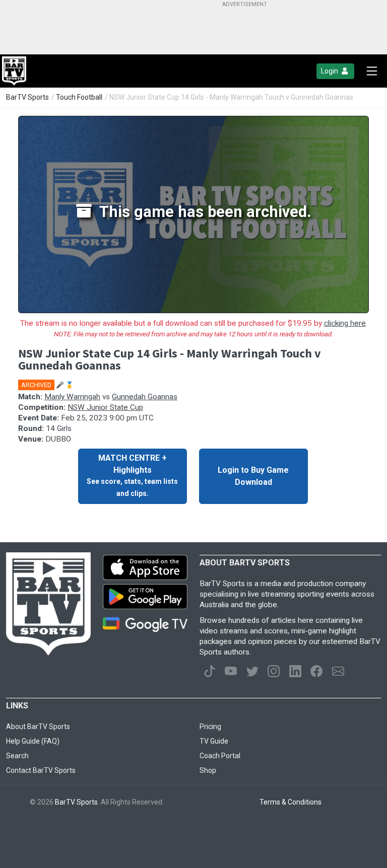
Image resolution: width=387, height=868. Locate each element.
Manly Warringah (72, 396)
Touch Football (79, 97)
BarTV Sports (27, 97)
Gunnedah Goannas (144, 396)
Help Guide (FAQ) (32, 741)
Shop (208, 770)
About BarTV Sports (38, 726)
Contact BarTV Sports (41, 770)
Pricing (210, 726)
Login (330, 71)
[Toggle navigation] (371, 71)
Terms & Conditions (290, 802)
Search (17, 756)
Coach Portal (220, 756)
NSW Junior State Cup (105, 407)
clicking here (345, 323)
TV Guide (214, 741)
